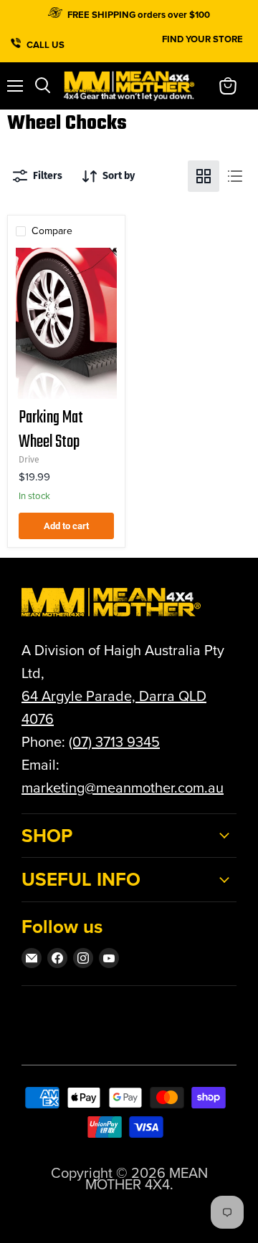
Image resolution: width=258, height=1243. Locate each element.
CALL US (46, 43)
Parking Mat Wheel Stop (51, 430)
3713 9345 (127, 742)
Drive (29, 460)
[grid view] (203, 176)
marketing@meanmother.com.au (123, 787)
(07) (82, 742)
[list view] (235, 176)
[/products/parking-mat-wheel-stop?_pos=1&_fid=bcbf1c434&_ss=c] (66, 324)
